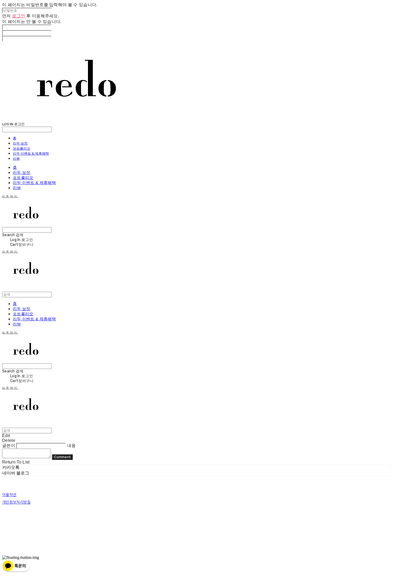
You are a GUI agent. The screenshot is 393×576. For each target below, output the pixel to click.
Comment (62, 457)
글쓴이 (8, 445)
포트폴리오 (21, 148)
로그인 (18, 16)
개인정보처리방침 (16, 502)
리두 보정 (20, 143)
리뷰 (16, 158)
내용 (71, 445)
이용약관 (9, 495)
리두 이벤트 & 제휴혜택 (31, 153)
